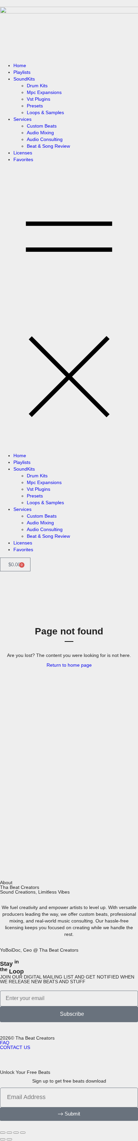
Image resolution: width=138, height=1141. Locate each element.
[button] (69, 307)
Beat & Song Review (48, 146)
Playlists (21, 72)
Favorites (23, 159)
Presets (35, 105)
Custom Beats (42, 126)
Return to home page (69, 665)
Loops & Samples (45, 112)
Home (19, 65)
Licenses (22, 152)
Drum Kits (37, 85)
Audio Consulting (45, 139)
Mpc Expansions (44, 92)
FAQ (4, 1042)
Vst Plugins (38, 99)
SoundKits (24, 79)
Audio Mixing (40, 132)
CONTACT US (15, 1047)
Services (22, 119)
